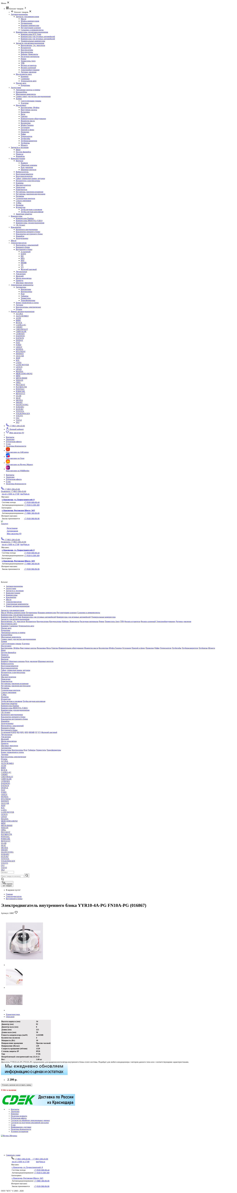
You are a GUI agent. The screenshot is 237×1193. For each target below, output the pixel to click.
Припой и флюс (27, 130)
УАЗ (17, 422)
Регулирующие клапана (31, 28)
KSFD (23, 254)
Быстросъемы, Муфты (30, 107)
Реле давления (27, 167)
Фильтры (19, 205)
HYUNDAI (20, 351)
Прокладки (20, 187)
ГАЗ (17, 418)
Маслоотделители (23, 185)
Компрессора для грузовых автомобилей (38, 36)
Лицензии (10, 477)
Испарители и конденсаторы (28, 181)
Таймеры (24, 296)
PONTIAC (20, 389)
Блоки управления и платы (27, 303)
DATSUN (20, 338)
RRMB (24, 263)
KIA (17, 360)
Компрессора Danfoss (25, 218)
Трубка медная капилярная (32, 212)
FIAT (18, 342)
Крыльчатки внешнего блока (28, 232)
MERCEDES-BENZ (24, 374)
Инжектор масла (28, 121)
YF (22, 265)
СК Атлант (20, 225)
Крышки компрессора (30, 25)
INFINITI (20, 354)
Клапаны (19, 183)
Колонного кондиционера (27, 229)
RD (22, 256)
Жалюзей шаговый (29, 269)
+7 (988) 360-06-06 (32, 513)
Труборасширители (29, 141)
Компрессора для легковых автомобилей (38, 39)
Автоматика (21, 287)
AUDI (18, 318)
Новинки (15, 1114)
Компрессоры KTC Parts (31, 34)
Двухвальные (21, 272)
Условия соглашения (19, 1131)
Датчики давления (28, 72)
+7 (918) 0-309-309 (32, 505)
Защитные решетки (24, 214)
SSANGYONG (22, 405)
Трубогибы (25, 138)
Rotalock (24, 163)
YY (22, 267)
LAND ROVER (22, 365)
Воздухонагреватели (24, 174)
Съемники (25, 79)
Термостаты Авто (28, 61)
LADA (18, 362)
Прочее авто (21, 83)
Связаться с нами (13, 1155)
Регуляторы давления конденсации (30, 194)
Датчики (19, 305)
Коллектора (25, 123)
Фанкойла (20, 236)
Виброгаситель (22, 172)
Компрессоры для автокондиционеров (32, 32)
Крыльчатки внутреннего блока (29, 234)
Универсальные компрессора (33, 41)
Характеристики (13, 1014)
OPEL (18, 382)
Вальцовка (25, 112)
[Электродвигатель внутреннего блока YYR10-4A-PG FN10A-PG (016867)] (24, 965)
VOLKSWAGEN (23, 413)
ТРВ (22, 63)
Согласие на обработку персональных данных (30, 1120)
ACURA (19, 314)
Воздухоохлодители (24, 176)
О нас (8, 481)
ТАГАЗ (19, 420)
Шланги (24, 145)
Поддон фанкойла (23, 152)
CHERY (19, 327)
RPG (23, 258)
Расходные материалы (30, 56)
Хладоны (25, 103)
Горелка (24, 116)
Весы (23, 114)
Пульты (19, 309)
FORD (18, 345)
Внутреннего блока (24, 249)
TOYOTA (20, 411)
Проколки (25, 132)
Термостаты (26, 298)
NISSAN (19, 380)
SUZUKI (19, 409)
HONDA (19, 349)
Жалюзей (20, 276)
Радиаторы (25, 85)
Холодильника (22, 238)
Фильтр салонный (28, 68)
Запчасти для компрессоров (27, 17)
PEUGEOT (20, 385)
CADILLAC (21, 325)
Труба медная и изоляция (31, 209)
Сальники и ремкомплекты (32, 30)
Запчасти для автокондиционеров (30, 43)
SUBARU (20, 407)
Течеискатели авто (28, 81)
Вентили (19, 161)
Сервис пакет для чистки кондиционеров (33, 96)
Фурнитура (20, 207)
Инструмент (21, 105)
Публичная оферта (14, 479)
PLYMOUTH (21, 387)
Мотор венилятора (23, 278)
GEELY (19, 347)
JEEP (18, 358)
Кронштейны (21, 92)
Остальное (25, 127)
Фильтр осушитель (29, 65)
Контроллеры (26, 291)
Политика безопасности (16, 484)
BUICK (19, 323)
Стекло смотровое (23, 201)
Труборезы (25, 143)
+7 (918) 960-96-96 (32, 519)
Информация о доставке (21, 1127)
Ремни (23, 59)
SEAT (18, 398)
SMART (19, 402)
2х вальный (25, 252)
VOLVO (19, 416)
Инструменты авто (24, 74)
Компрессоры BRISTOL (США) (29, 221)
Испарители (26, 48)
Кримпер (24, 76)
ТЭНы (18, 203)
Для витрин (21, 274)
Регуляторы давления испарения (29, 192)
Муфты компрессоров (30, 21)
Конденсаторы (27, 50)
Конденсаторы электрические (28, 307)
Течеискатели (26, 136)
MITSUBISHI (21, 378)
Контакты (10, 475)
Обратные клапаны (29, 165)
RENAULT (20, 393)
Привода (19, 154)
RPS (22, 260)
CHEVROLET (22, 329)
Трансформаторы (28, 300)
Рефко (23, 134)
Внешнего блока (23, 247)
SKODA (19, 400)
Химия (19, 99)
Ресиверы (20, 196)
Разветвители (21, 189)
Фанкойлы (20, 156)
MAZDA (19, 371)
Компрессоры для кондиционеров (30, 223)
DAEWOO (20, 336)
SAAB (18, 396)
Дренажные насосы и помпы (28, 90)
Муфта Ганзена (27, 125)
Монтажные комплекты (26, 94)
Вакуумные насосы (29, 110)
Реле (23, 294)
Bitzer (18, 150)
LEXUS (19, 367)
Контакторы (26, 289)
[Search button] (26, 876)
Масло (23, 19)
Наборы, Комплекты (29, 54)
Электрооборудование (30, 70)
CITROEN (20, 334)
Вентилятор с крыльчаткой (27, 245)
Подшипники (26, 23)
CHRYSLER (21, 331)
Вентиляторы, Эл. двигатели (33, 45)
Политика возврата (19, 1116)
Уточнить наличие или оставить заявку (16, 1085)
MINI (18, 376)
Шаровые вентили (28, 170)
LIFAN (19, 369)
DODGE (19, 340)
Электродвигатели (14, 896)
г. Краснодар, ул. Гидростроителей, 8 (18, 500)
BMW (18, 320)
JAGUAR (20, 356)
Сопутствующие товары (31, 101)
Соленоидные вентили (25, 198)
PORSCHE (20, 391)
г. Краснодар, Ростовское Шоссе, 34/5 (18, 510)
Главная (9, 894)
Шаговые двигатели (24, 283)
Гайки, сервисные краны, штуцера (30, 178)
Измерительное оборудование (33, 119)
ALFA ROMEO (22, 316)
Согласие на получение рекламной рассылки (30, 1123)
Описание (10, 1017)
